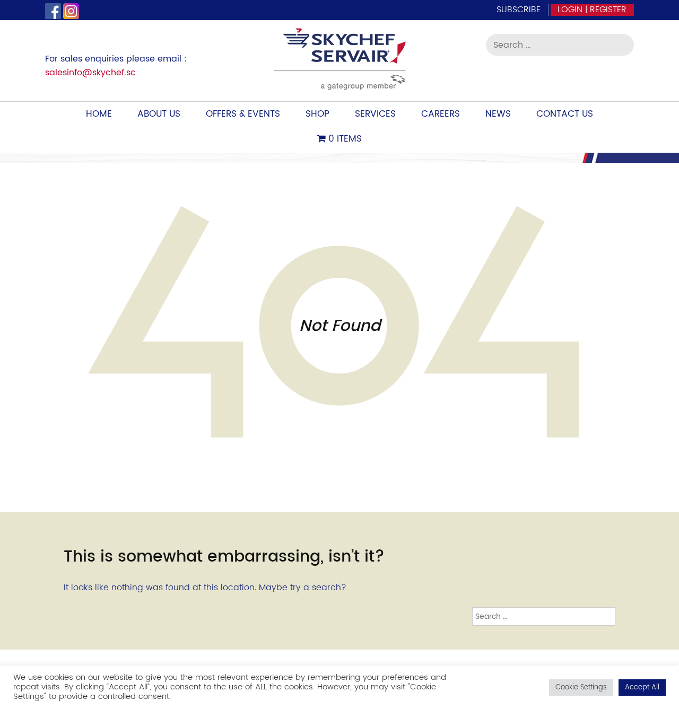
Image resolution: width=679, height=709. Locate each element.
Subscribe (519, 9)
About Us (158, 114)
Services (375, 114)
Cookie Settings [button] (581, 687)
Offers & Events (243, 114)
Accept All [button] (642, 687)
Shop (317, 114)
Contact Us (564, 114)
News (498, 114)
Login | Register (592, 9)
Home (99, 114)
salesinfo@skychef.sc (90, 73)
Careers (440, 114)
